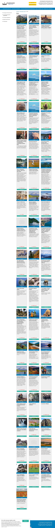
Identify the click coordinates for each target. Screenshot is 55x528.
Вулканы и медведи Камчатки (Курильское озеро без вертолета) (33, 203)
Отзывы (39, 8)
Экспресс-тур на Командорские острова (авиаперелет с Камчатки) (21, 56)
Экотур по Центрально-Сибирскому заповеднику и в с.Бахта (46, 429)
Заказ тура (46, 8)
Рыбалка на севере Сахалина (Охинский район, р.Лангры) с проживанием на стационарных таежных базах (22, 142)
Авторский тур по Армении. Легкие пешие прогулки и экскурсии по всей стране (21, 500)
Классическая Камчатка (33, 141)
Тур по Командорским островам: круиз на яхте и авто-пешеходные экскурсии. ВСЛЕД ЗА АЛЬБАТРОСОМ (21, 321)
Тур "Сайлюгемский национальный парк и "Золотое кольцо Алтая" (21, 261)
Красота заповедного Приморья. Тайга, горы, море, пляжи (21, 170)
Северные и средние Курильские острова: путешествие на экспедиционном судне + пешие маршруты (45, 84)
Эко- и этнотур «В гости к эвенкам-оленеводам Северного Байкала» (45, 352)
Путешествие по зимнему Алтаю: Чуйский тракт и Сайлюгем (45, 261)
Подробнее (22, 43)
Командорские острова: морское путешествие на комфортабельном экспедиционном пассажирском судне (33, 230)
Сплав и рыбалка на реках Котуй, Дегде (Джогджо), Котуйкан (21, 404)
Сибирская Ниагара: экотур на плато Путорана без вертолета (33, 56)
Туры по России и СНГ (7, 8)
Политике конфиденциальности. (5, 523)
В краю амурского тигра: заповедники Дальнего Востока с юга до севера (21, 83)
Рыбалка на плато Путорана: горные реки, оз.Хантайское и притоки (21, 429)
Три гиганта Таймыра (45, 403)
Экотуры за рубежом (16, 8)
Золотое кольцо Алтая (33, 260)
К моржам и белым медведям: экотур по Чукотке (44, 320)
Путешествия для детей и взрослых (28, 8)
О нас (37, 8)
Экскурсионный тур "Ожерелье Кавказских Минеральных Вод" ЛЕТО (21, 229)
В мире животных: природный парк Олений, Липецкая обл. (33, 429)
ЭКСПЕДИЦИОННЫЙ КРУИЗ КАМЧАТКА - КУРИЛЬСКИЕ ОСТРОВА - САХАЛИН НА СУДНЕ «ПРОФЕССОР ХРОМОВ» (46, 230)
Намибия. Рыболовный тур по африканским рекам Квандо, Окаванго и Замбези (46, 26)
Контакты (50, 8)
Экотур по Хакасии (44, 448)
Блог (42, 8)
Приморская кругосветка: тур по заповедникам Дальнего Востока (33, 377)
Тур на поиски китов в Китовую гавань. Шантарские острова (45, 142)
